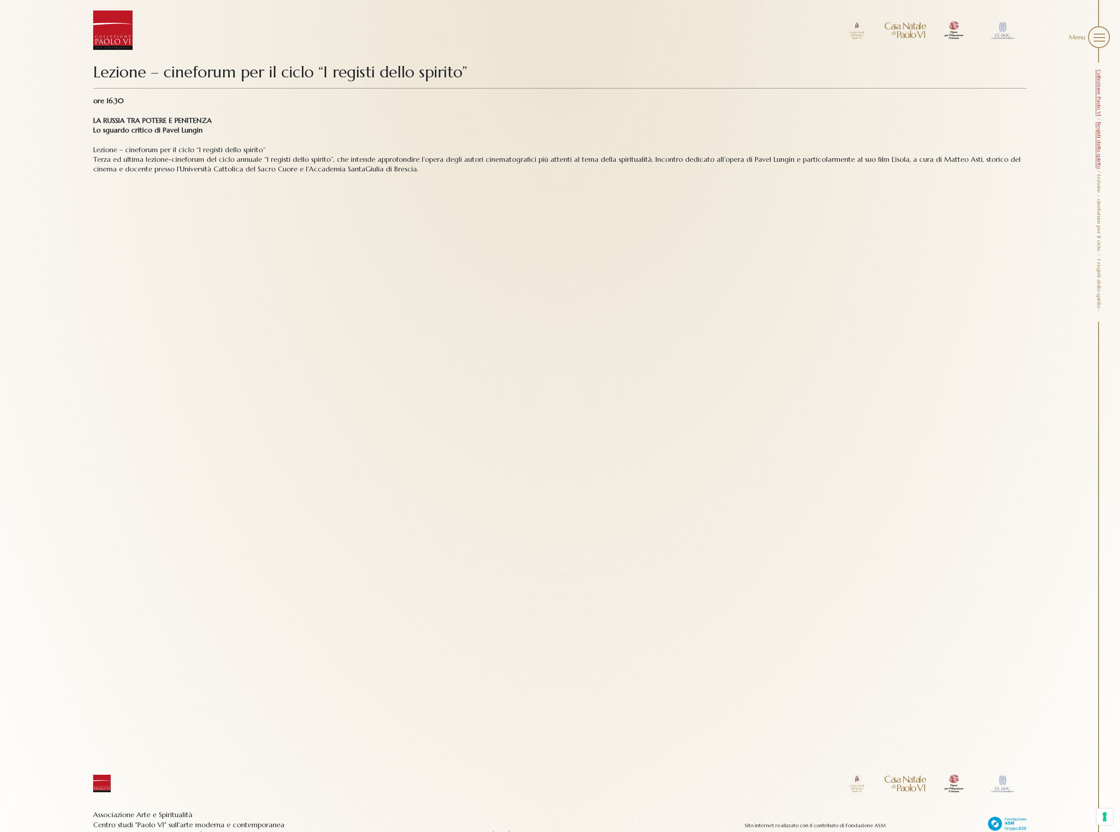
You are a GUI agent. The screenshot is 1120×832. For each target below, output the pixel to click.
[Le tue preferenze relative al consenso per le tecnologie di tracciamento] (1104, 816)
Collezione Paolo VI (1099, 93)
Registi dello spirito (1099, 145)
